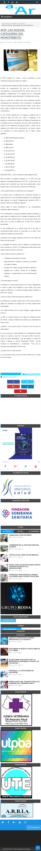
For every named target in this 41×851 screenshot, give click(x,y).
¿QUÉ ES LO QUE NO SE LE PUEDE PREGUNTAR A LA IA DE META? (21, 638)
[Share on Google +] (13, 386)
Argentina (14, 23)
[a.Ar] (21, 9)
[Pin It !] (20, 391)
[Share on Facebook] (13, 382)
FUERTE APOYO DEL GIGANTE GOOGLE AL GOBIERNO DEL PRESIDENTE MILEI (24, 682)
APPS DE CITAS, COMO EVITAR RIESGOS (23, 555)
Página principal (6, 23)
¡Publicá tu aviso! (8, 620)
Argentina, (20, 42)
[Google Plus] (15, 467)
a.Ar (4, 849)
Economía (21, 23)
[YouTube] (35, 467)
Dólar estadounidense (10, 629)
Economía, (27, 42)
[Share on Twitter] (27, 382)
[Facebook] (5, 467)
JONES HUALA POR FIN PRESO (20, 535)
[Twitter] (25, 467)
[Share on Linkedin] (27, 386)
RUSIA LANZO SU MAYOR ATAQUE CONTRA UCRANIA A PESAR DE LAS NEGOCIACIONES (24, 566)
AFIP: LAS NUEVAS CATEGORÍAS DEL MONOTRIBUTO (13, 34)
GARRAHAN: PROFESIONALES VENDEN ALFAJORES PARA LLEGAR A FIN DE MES (24, 575)
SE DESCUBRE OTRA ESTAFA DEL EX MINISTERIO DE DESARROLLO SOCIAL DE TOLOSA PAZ (24, 661)
